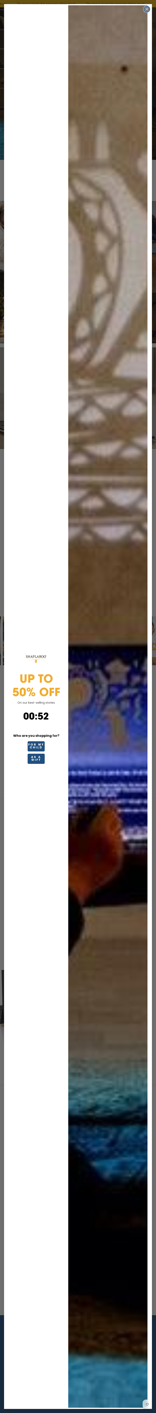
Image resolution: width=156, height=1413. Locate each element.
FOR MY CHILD (36, 746)
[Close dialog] (147, 9)
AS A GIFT (36, 759)
